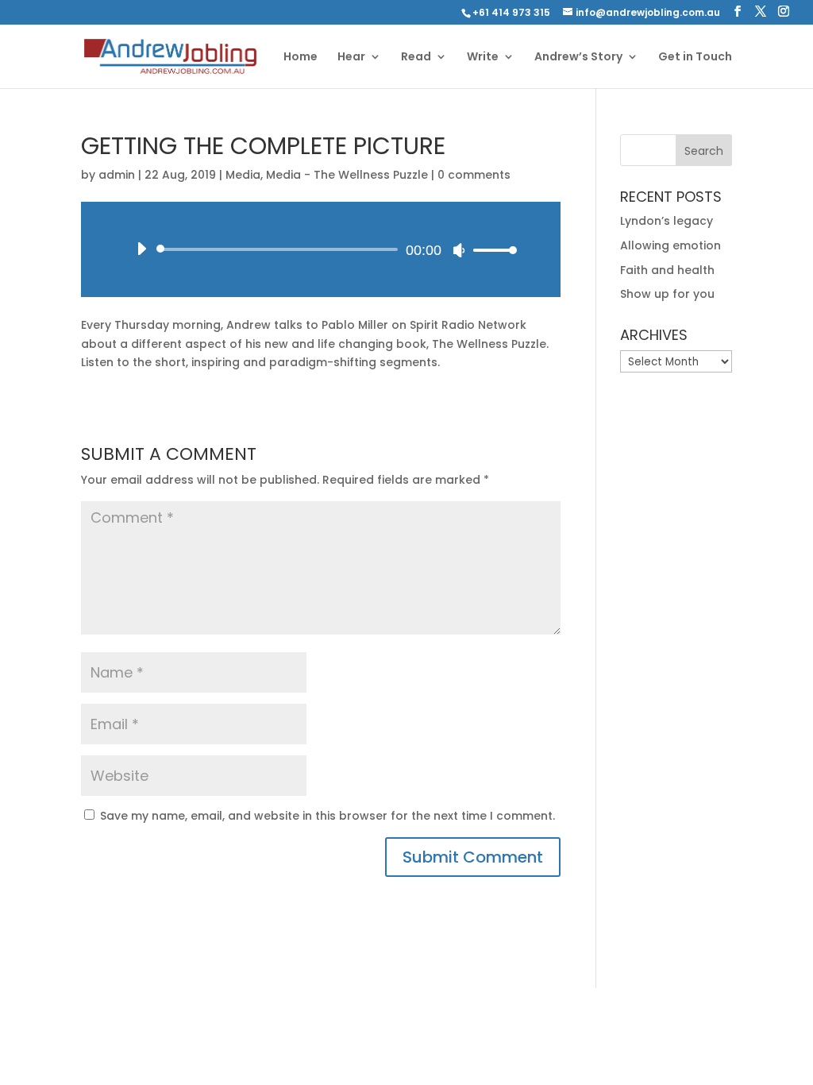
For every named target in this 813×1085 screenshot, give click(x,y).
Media (242, 175)
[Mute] (459, 250)
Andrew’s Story (578, 57)
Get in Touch (695, 57)
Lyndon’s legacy (666, 221)
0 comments (474, 175)
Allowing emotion (670, 245)
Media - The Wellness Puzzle (347, 175)
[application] (320, 249)
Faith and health (667, 270)
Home (300, 57)
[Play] (141, 248)
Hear (351, 57)
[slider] (490, 249)
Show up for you (667, 294)
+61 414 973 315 (511, 12)
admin (116, 175)
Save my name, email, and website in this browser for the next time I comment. (327, 816)
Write (483, 57)
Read (416, 57)
